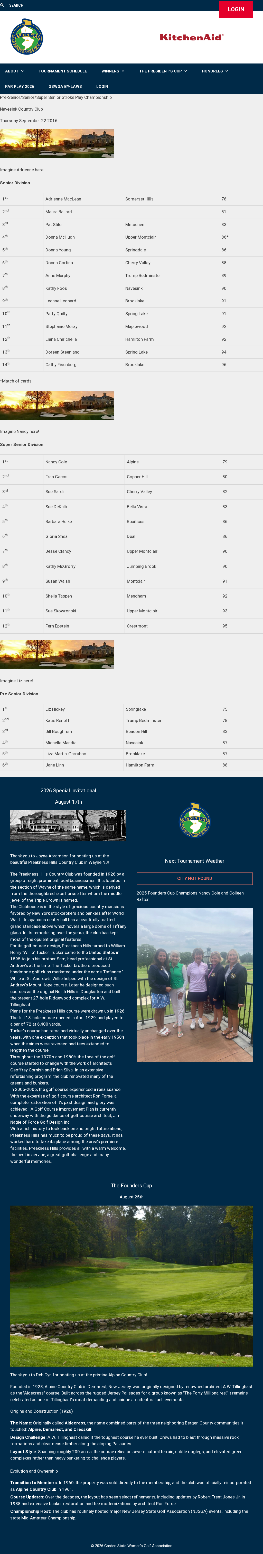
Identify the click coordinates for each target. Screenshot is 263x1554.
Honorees (212, 71)
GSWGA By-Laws (65, 86)
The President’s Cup (160, 71)
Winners (110, 71)
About (11, 71)
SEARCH (16, 5)
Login (102, 86)
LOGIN (236, 9)
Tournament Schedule (63, 71)
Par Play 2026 (19, 86)
